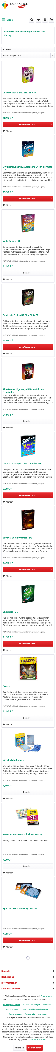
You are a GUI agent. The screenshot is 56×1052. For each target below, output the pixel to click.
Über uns (47, 1004)
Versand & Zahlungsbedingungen (34, 1009)
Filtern (8, 49)
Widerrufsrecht (15, 1014)
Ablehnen (19, 1047)
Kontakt (15, 1009)
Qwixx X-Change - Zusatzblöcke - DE (22, 463)
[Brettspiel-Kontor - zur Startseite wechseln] (14, 8)
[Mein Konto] (45, 20)
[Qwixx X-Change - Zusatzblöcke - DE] (28, 445)
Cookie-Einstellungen (31, 1004)
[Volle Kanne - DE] (28, 223)
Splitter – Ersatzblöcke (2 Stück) (20, 908)
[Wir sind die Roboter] (28, 742)
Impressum (42, 1014)
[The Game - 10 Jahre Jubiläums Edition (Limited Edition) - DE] (28, 371)
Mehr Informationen (38, 1039)
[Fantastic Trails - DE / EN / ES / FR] (28, 297)
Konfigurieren (34, 1047)
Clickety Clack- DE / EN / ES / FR (19, 92)
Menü (10, 19)
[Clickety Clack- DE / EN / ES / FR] (28, 75)
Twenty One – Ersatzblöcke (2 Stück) (22, 834)
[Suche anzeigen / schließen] (31, 20)
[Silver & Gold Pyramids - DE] (28, 520)
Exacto (6, 686)
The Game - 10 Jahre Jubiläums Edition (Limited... (23, 390)
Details (26, 272)
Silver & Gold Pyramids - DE (17, 537)
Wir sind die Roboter (14, 760)
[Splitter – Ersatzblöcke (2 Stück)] (28, 891)
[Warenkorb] (51, 20)
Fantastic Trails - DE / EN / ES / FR (20, 315)
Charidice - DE (10, 611)
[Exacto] (28, 668)
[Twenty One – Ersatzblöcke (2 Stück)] (28, 816)
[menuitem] (7, 20)
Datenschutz (29, 1014)
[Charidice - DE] (28, 594)
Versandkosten (46, 996)
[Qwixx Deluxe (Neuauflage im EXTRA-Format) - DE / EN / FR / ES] (28, 149)
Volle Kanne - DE (11, 241)
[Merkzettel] (38, 20)
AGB (7, 1009)
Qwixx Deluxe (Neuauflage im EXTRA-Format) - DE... (28, 168)
